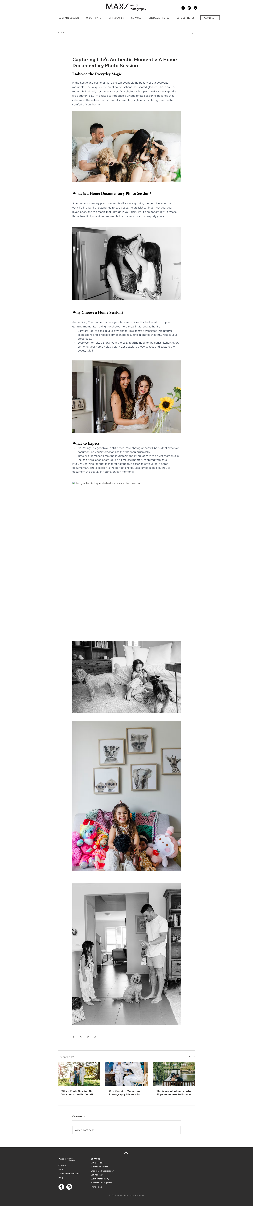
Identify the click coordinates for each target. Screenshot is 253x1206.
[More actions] (179, 52)
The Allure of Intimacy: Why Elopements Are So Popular (173, 1092)
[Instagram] (69, 1187)
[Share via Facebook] (73, 1036)
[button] (191, 32)
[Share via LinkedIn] (88, 1036)
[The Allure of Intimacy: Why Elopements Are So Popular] (174, 1074)
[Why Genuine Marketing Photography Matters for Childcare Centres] (126, 1074)
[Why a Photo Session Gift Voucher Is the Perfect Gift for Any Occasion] (79, 1074)
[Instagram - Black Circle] (189, 8)
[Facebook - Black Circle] (183, 8)
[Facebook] (61, 1187)
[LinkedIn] (195, 8)
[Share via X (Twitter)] (81, 1036)
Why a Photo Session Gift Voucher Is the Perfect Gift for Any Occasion (78, 1092)
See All (192, 1056)
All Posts (61, 32)
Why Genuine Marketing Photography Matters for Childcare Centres (125, 1092)
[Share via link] (95, 1036)
